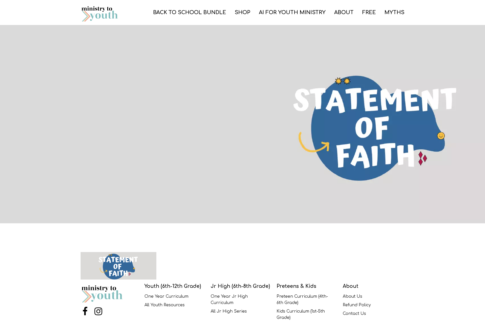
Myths (394, 12)
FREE (369, 12)
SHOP (242, 12)
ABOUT (344, 12)
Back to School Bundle (189, 12)
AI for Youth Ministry (292, 12)
